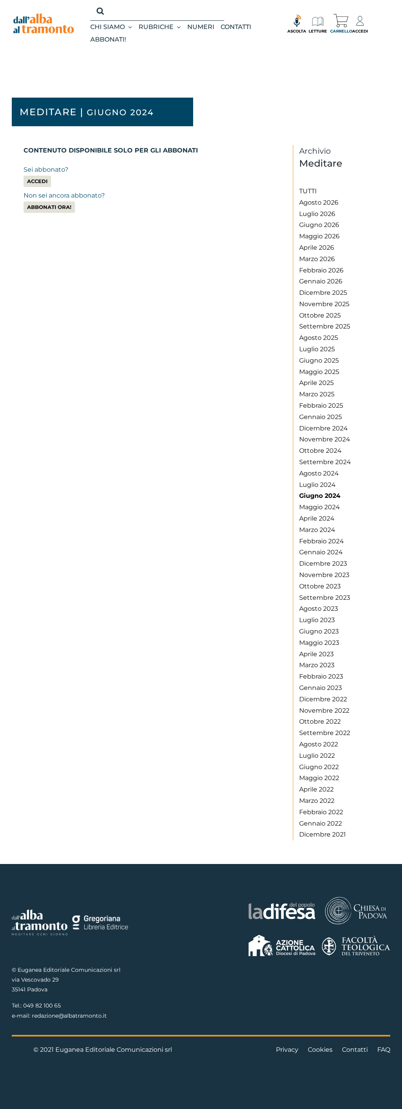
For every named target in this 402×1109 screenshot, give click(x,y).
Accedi (37, 181)
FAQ (383, 1049)
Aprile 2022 (316, 789)
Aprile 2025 (316, 383)
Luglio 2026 (317, 214)
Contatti (355, 1049)
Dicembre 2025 (323, 292)
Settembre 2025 (324, 326)
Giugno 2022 (319, 767)
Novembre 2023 (324, 575)
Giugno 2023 (319, 631)
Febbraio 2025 (321, 405)
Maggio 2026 (319, 236)
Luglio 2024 (317, 484)
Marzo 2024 (317, 530)
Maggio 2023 (319, 642)
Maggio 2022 (319, 778)
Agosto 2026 (318, 202)
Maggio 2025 (319, 372)
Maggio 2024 (319, 507)
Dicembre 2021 (322, 834)
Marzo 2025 (316, 394)
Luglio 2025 (317, 349)
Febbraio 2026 (321, 270)
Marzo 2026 (317, 259)
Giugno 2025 (319, 360)
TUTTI (308, 191)
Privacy (287, 1049)
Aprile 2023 (316, 654)
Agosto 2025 (318, 337)
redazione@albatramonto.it (69, 1015)
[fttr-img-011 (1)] (356, 938)
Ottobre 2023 (320, 586)
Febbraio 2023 (321, 676)
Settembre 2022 (324, 733)
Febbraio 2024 (321, 541)
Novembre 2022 (324, 710)
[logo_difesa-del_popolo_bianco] (282, 904)
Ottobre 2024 (320, 450)
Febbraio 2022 (321, 812)
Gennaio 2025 (320, 417)
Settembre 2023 (324, 597)
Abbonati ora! (49, 207)
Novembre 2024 (324, 439)
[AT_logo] (43, 16)
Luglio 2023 (317, 620)
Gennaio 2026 (320, 281)
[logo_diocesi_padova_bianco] (356, 898)
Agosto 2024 (319, 473)
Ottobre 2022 (320, 721)
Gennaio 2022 (320, 823)
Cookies (320, 1049)
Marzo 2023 (316, 665)
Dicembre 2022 (323, 699)
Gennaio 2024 (321, 552)
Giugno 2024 (319, 495)
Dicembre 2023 (323, 563)
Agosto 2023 (318, 608)
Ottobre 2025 (320, 315)
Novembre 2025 (324, 304)
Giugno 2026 (319, 225)
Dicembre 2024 (323, 428)
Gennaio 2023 (320, 688)
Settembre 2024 (325, 462)
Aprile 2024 (316, 518)
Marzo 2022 (316, 800)
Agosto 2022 (318, 744)
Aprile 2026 (316, 247)
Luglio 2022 (317, 755)
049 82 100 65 (42, 1005)
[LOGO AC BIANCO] (282, 936)
